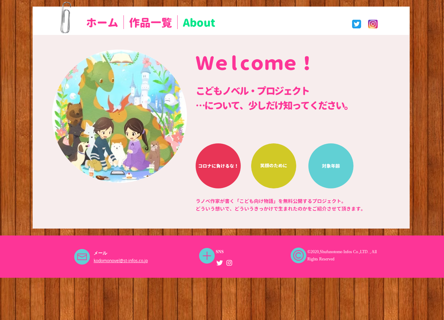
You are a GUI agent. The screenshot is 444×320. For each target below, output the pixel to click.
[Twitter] (219, 263)
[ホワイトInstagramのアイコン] (229, 263)
